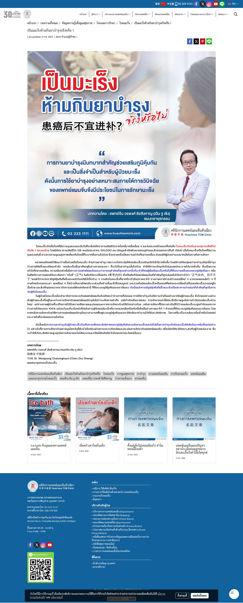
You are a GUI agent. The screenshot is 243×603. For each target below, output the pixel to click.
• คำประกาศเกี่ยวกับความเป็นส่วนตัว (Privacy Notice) (117, 525)
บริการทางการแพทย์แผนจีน (116, 14)
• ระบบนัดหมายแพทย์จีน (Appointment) (111, 522)
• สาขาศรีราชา (98, 566)
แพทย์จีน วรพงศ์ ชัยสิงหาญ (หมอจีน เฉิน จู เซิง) (54, 349)
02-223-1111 (51, 506)
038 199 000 (51, 510)
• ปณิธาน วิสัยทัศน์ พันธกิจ (104, 488)
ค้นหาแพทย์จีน (141, 14)
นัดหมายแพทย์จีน (162, 14)
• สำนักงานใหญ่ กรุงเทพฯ (103, 563)
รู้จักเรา (95, 14)
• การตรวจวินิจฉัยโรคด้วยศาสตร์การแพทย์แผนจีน (115, 491)
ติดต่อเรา (222, 14)
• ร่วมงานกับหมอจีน (101, 495)
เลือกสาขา (179, 14)
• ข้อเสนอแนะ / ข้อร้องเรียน (104, 547)
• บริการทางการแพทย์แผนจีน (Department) (112, 511)
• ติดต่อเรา (97, 499)
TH (233, 4)
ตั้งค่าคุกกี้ (182, 595)
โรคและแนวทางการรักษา (201, 14)
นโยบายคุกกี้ (57, 597)
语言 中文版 (165, 3)
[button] (235, 14)
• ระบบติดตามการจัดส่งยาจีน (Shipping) (111, 515)
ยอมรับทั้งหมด (200, 595)
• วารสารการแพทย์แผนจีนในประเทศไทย (111, 551)
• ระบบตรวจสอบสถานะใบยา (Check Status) (113, 518)
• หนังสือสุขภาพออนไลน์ (103, 543)
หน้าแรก (83, 14)
